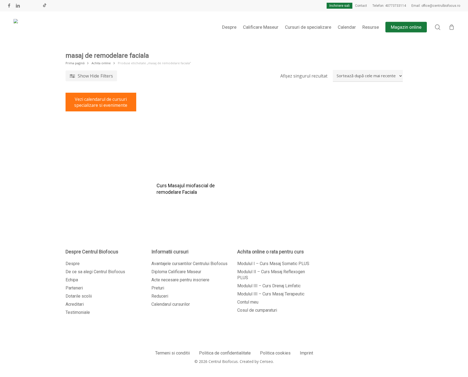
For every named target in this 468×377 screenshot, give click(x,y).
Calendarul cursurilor (170, 304)
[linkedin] (18, 6)
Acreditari (75, 304)
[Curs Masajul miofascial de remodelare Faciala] (190, 134)
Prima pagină (75, 63)
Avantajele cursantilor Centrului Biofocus (189, 263)
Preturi (157, 288)
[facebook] (9, 6)
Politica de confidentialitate (225, 353)
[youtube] (27, 6)
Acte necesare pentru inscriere (180, 279)
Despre (73, 263)
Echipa (72, 279)
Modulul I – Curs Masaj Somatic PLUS (273, 263)
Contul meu (247, 302)
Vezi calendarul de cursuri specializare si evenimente (100, 102)
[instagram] (35, 6)
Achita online (101, 63)
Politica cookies (275, 353)
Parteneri (74, 288)
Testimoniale (78, 312)
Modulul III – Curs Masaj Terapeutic (270, 294)
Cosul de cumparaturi (257, 310)
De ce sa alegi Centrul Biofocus (95, 271)
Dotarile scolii (79, 296)
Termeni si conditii (172, 353)
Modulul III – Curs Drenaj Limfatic (269, 285)
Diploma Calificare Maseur (176, 271)
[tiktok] (45, 6)
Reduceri (159, 296)
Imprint (306, 353)
